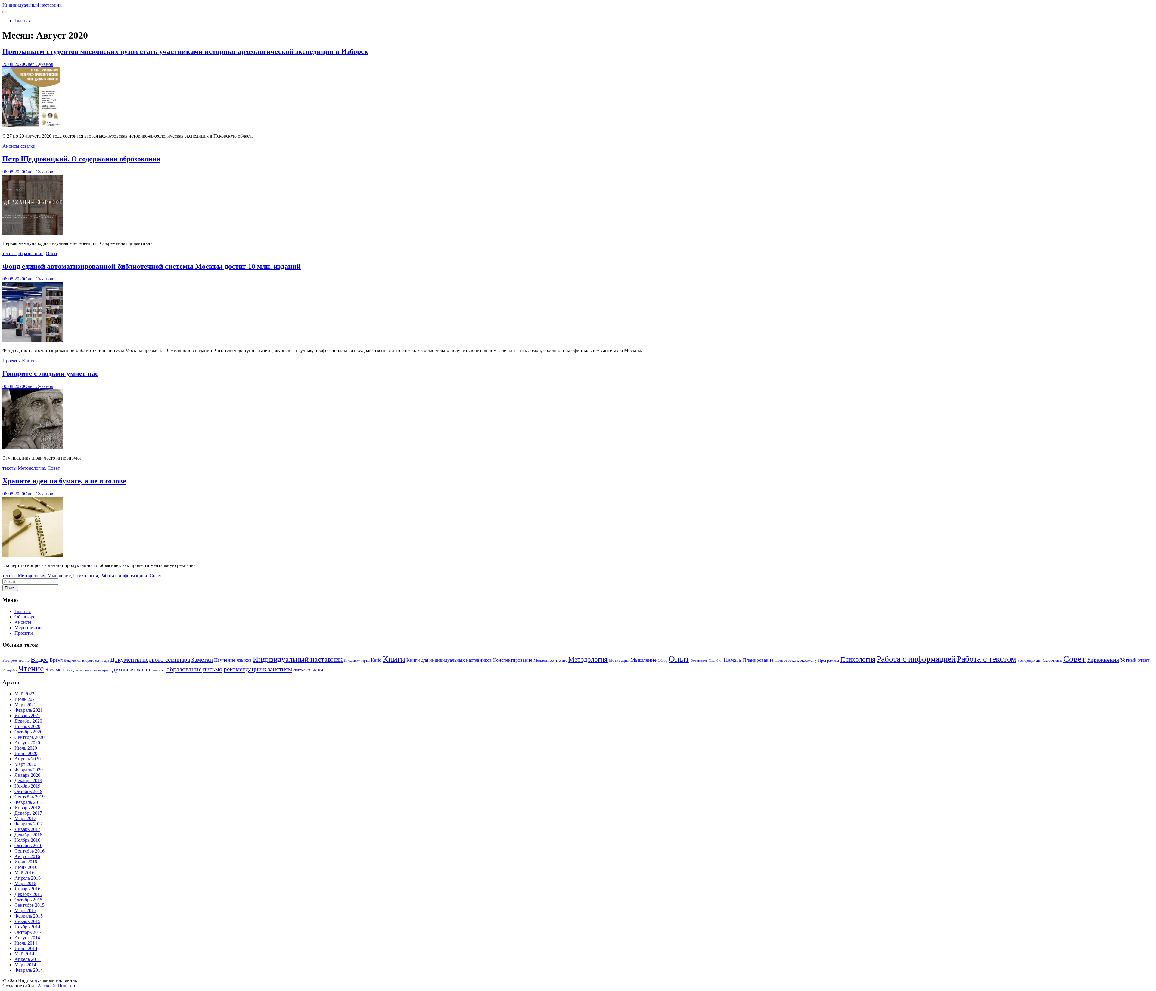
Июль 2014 (25, 943)
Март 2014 (25, 964)
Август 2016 (27, 856)
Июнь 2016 (25, 867)
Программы (828, 660)
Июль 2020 (25, 748)
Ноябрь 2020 (27, 726)
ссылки (28, 146)
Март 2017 (25, 818)
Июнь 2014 (25, 948)
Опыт (51, 253)
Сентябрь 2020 (29, 737)
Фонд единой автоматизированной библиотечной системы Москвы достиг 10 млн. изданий (151, 266)
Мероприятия (28, 627)
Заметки (202, 659)
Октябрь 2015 (28, 899)
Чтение (31, 668)
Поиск (10, 588)
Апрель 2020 (27, 758)
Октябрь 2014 (28, 932)
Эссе (69, 670)
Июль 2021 (25, 699)
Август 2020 (27, 742)
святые (299, 670)
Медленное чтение (550, 660)
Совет (54, 468)
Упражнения (1103, 659)
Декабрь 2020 (28, 720)
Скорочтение (1052, 660)
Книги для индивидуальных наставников (449, 660)
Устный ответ (1134, 660)
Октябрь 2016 (28, 845)
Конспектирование (512, 660)
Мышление (59, 575)
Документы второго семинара (86, 660)
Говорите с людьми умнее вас (50, 373)
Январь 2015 (27, 921)
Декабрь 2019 (28, 780)
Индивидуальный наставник (32, 5)
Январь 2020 (27, 775)
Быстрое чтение (16, 660)
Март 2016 (25, 883)
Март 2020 (25, 764)
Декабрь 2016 (28, 834)
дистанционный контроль (92, 670)
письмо (212, 669)
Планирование (758, 660)
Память (733, 660)
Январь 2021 (27, 715)
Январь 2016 (27, 888)
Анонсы (10, 146)
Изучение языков (233, 660)
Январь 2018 (27, 807)
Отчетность (699, 660)
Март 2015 (25, 910)
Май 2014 (24, 953)
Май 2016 (24, 872)
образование (30, 253)
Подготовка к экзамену (796, 660)
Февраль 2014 (28, 970)
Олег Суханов (38, 64)
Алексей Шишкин (56, 985)
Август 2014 (27, 937)
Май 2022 (24, 693)
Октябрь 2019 (28, 791)
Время (56, 660)
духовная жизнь (131, 669)
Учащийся (9, 670)
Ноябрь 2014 (27, 926)
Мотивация (619, 660)
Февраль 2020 (28, 769)
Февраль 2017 (28, 823)
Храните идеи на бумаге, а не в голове (64, 481)
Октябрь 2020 (28, 731)
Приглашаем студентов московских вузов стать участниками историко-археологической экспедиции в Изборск (185, 51)
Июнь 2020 (25, 753)
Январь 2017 (27, 829)
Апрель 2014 (27, 959)
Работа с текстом (986, 659)
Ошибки (715, 660)
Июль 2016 (25, 861)
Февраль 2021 (28, 710)
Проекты (11, 360)
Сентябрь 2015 (29, 905)
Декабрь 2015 (28, 894)
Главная (22, 20)
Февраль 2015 (28, 915)
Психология (85, 575)
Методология (31, 468)
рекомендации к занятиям (258, 669)
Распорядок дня (1030, 660)
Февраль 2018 (28, 802)
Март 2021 (25, 704)
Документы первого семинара (150, 659)
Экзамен (54, 670)
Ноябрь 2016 (27, 840)
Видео (39, 659)
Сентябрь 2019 (29, 796)
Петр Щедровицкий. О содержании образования (81, 159)
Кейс (376, 660)
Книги (29, 360)
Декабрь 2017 (28, 813)
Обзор (662, 660)
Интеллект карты (357, 660)
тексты (9, 253)
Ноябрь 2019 (27, 785)
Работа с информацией (123, 575)
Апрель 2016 (27, 878)
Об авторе (24, 616)
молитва (159, 670)
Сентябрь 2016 (29, 850)
